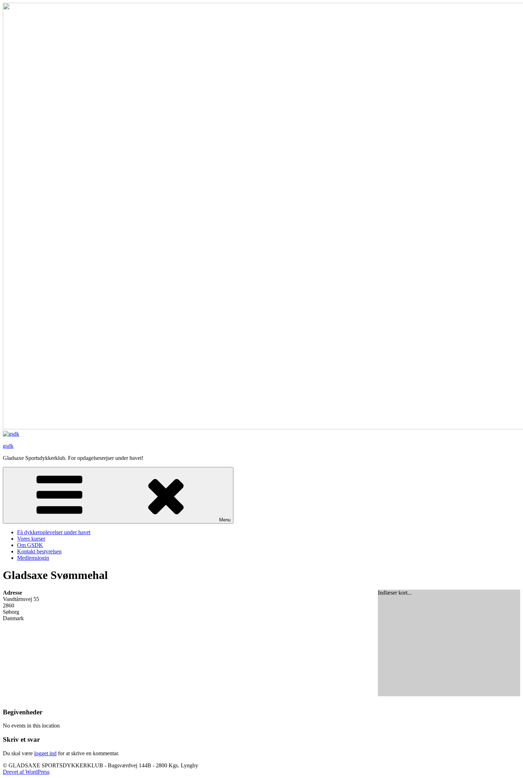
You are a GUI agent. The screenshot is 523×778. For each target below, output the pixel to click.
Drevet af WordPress (26, 772)
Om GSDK (30, 545)
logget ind (45, 753)
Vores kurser (31, 539)
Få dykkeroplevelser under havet (53, 532)
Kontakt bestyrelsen (39, 551)
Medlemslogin (33, 558)
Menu (225, 519)
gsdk (8, 446)
